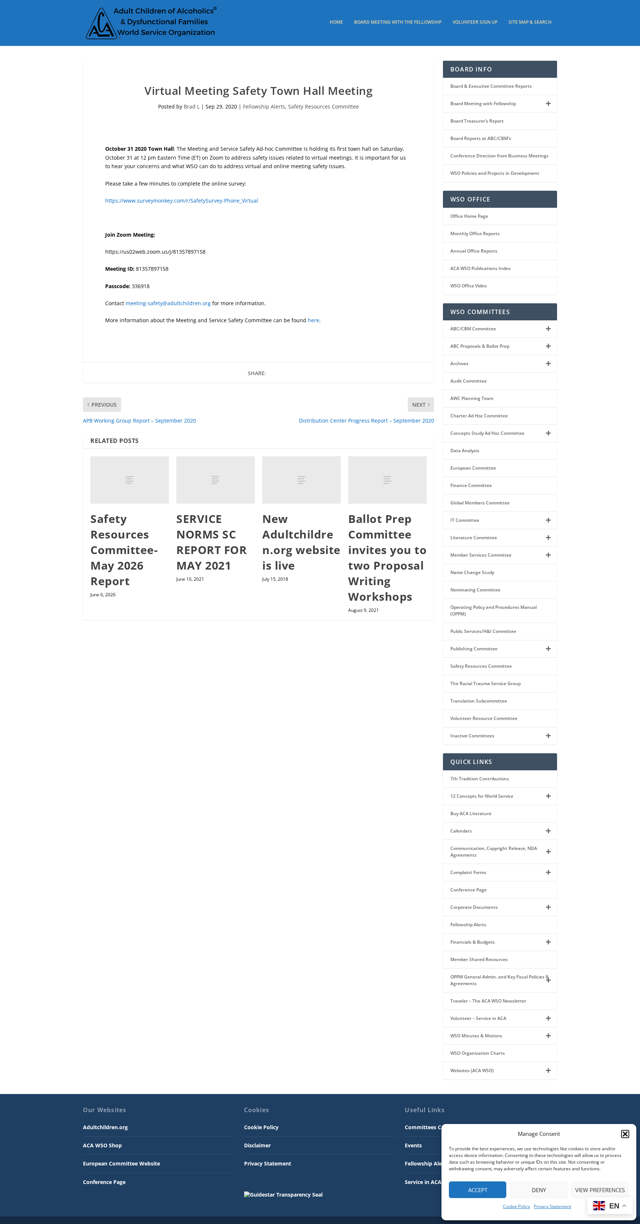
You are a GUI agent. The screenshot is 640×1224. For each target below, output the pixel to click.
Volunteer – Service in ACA (478, 1018)
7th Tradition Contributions (479, 779)
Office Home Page (469, 216)
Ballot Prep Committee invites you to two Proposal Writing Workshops (387, 557)
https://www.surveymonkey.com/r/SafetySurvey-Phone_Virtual (181, 200)
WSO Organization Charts (477, 1053)
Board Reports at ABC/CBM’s (480, 138)
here (313, 320)
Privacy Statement (552, 1206)
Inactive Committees (472, 736)
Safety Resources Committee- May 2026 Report (124, 549)
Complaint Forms (468, 872)
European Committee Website (121, 1163)
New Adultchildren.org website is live (301, 542)
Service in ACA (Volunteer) (438, 1181)
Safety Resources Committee (323, 106)
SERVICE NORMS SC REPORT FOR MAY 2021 (211, 542)
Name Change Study (472, 572)
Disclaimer (257, 1145)
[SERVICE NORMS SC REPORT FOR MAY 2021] (215, 479)
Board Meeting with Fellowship (483, 103)
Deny (539, 1190)
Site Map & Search (530, 22)
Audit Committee (468, 381)
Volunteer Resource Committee (483, 718)
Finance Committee (471, 485)
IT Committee (464, 520)
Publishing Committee (473, 649)
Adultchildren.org (105, 1127)
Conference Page (468, 890)
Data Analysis (464, 450)
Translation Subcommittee (478, 701)
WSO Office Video (468, 286)
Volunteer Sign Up (475, 22)
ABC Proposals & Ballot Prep (479, 346)
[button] (625, 1134)
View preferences (600, 1190)
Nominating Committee (475, 590)
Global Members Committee (480, 503)
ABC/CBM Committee (473, 329)
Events (413, 1145)
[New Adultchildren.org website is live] (301, 479)
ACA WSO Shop (102, 1145)
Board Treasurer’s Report (477, 121)
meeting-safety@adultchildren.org (168, 303)
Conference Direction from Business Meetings (499, 156)
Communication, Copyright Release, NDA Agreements (493, 851)
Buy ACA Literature (470, 813)
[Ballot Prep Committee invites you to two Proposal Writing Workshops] (387, 479)
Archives (459, 363)
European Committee (473, 468)
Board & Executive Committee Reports (491, 86)
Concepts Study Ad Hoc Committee (487, 433)
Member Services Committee (480, 555)
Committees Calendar (432, 1127)
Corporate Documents (474, 907)
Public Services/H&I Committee (483, 631)
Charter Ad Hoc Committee (479, 416)
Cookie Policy (516, 1206)
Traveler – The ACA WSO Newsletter (488, 1001)
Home (336, 22)
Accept (477, 1190)
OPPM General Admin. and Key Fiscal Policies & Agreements (499, 980)
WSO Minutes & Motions (476, 1036)
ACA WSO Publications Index (480, 268)
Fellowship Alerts (264, 106)
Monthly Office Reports (475, 233)
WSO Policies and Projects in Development (494, 173)
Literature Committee (473, 537)
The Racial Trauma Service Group (485, 683)
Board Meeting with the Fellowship (397, 22)
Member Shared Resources (479, 959)
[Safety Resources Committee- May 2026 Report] (129, 479)
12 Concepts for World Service (481, 796)
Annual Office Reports (473, 251)
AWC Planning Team (471, 398)
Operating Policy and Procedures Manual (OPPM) (493, 610)
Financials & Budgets (472, 942)
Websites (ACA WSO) (472, 1070)
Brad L (192, 106)
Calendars (461, 831)
